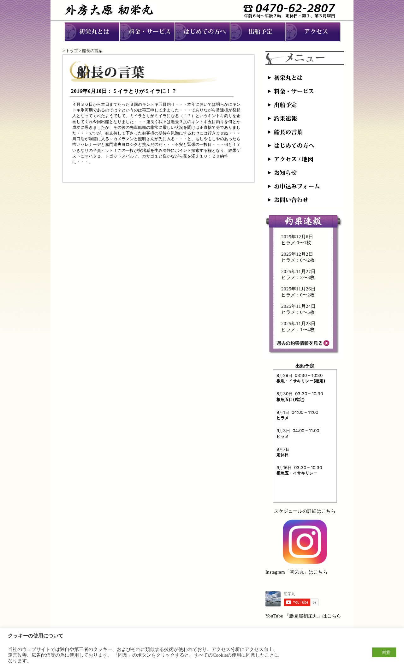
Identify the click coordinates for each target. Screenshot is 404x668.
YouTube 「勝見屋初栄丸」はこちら (303, 615)
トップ (72, 50)
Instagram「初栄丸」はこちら (296, 572)
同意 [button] (386, 652)
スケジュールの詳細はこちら (305, 511)
